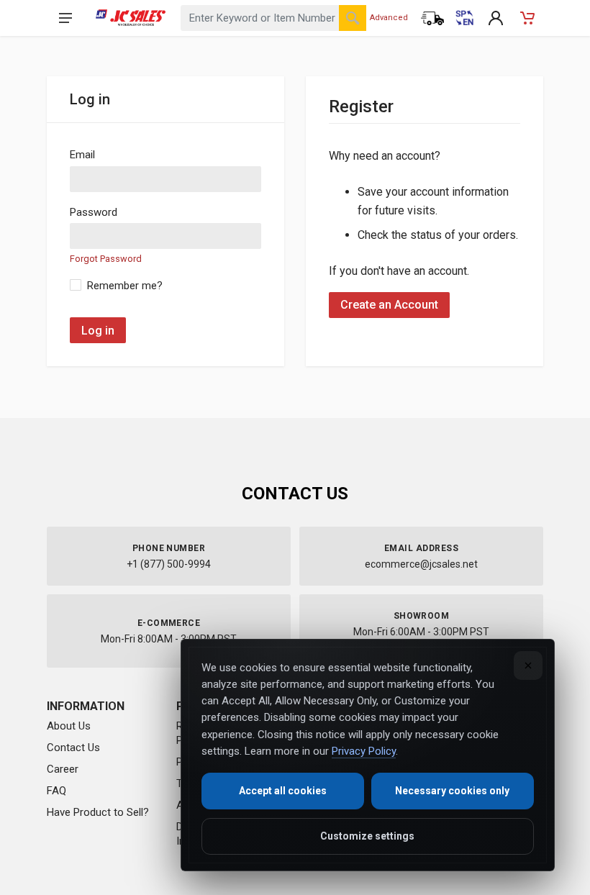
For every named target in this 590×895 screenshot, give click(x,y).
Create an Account (389, 305)
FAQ (56, 790)
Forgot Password (106, 258)
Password (93, 212)
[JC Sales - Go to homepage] (130, 18)
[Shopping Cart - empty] (527, 18)
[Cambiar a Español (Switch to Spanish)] (464, 18)
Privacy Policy (364, 751)
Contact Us (73, 747)
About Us (69, 725)
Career (62, 769)
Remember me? (125, 285)
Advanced (389, 17)
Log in (97, 330)
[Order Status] (432, 18)
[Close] (528, 665)
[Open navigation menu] (65, 18)
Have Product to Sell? (98, 812)
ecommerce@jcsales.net (421, 564)
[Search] (352, 18)
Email (82, 154)
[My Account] (496, 18)
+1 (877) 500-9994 (169, 564)
